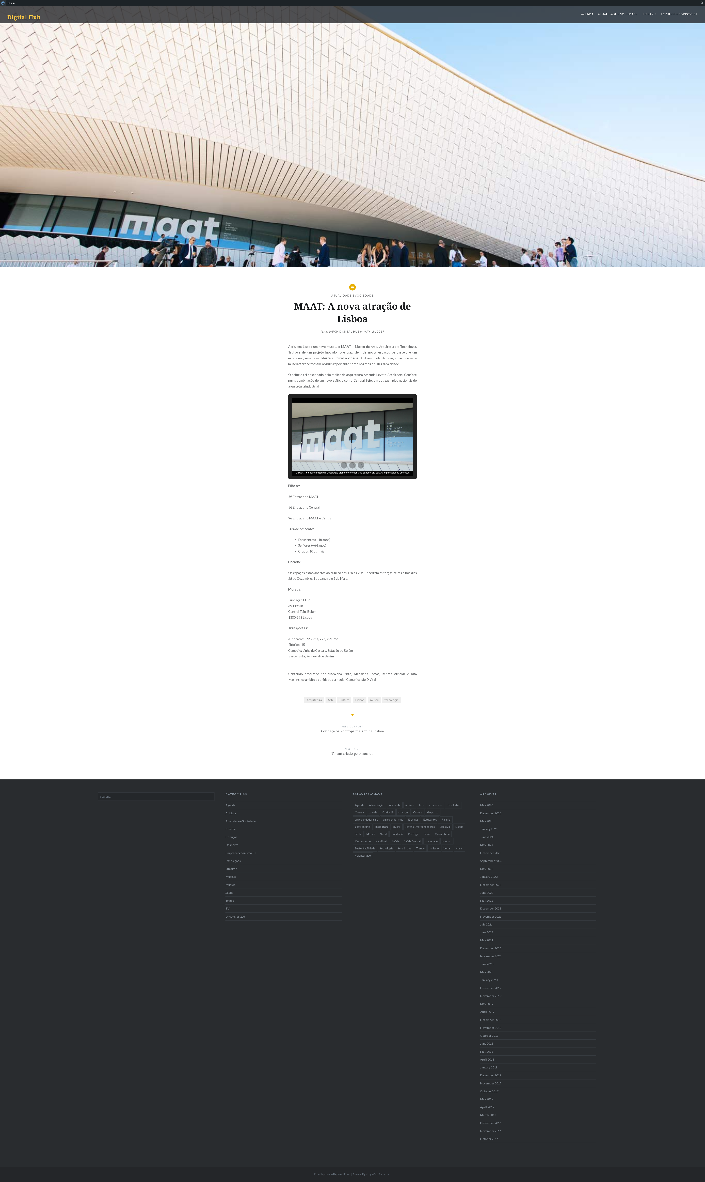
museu (374, 700)
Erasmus (413, 819)
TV (227, 908)
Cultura (344, 700)
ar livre (409, 805)
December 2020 (490, 948)
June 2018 (486, 1043)
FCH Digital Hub (346, 331)
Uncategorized (235, 916)
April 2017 (487, 1107)
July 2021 (486, 924)
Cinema (230, 829)
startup (446, 841)
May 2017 (486, 1099)
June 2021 (486, 932)
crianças (403, 812)
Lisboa (359, 700)
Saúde (229, 892)
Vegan (447, 848)
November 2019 (490, 996)
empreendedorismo (366, 819)
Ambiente (395, 805)
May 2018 (486, 1051)
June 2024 (486, 837)
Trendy (420, 848)
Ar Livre (230, 813)
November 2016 (490, 1131)
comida (373, 812)
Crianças (231, 837)
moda (358, 834)
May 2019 (486, 1003)
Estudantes (430, 819)
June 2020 (486, 964)
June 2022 (486, 892)
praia (427, 834)
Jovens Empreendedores (420, 826)
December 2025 (490, 813)
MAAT (346, 347)
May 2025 (486, 821)
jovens (397, 826)
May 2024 (486, 844)
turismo (434, 848)
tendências (404, 848)
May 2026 (486, 805)
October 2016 (489, 1138)
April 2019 (487, 1011)
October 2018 (489, 1035)
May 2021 (486, 940)
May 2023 (486, 868)
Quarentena (442, 834)
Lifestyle (649, 14)
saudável (381, 841)
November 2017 (490, 1083)
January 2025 (489, 829)
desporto (432, 812)
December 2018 (490, 1019)
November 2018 (490, 1027)
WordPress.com (381, 1174)
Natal (383, 834)
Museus (230, 876)
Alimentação (376, 805)
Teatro (229, 900)
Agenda (587, 14)
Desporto (231, 844)
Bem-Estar (453, 805)
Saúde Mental (412, 841)
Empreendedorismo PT (679, 14)
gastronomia (362, 826)
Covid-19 (388, 812)
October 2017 (489, 1091)
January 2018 (489, 1067)
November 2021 (490, 916)
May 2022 (486, 900)
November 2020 (490, 956)
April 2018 (487, 1059)
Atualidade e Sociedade (617, 14)
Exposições (233, 860)
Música (230, 884)
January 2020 (489, 980)
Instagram (381, 826)
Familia (446, 819)
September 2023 (491, 860)
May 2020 (486, 972)
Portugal (413, 834)
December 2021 (490, 908)
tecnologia (391, 700)
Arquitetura (314, 700)
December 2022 (490, 884)
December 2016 (490, 1123)
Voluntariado (363, 855)
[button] (344, 465)
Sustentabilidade (365, 848)
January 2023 (489, 876)
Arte (331, 700)
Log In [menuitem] (11, 2)
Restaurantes (363, 841)
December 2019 (490, 988)
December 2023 (490, 853)
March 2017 (488, 1115)
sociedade (431, 841)
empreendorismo (393, 819)
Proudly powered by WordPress (332, 1174)
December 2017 (490, 1075)
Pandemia (397, 834)
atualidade (435, 805)
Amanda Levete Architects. (383, 375)
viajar (459, 848)
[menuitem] (3, 3)
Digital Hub (23, 17)
